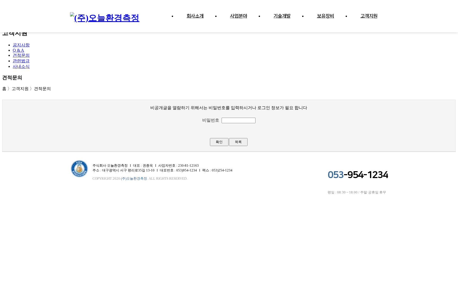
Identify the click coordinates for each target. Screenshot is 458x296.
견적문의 (21, 55)
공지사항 (21, 45)
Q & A (18, 50)
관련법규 (21, 61)
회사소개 (195, 16)
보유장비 (325, 16)
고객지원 (368, 16)
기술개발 (282, 16)
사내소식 (21, 66)
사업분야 (238, 16)
